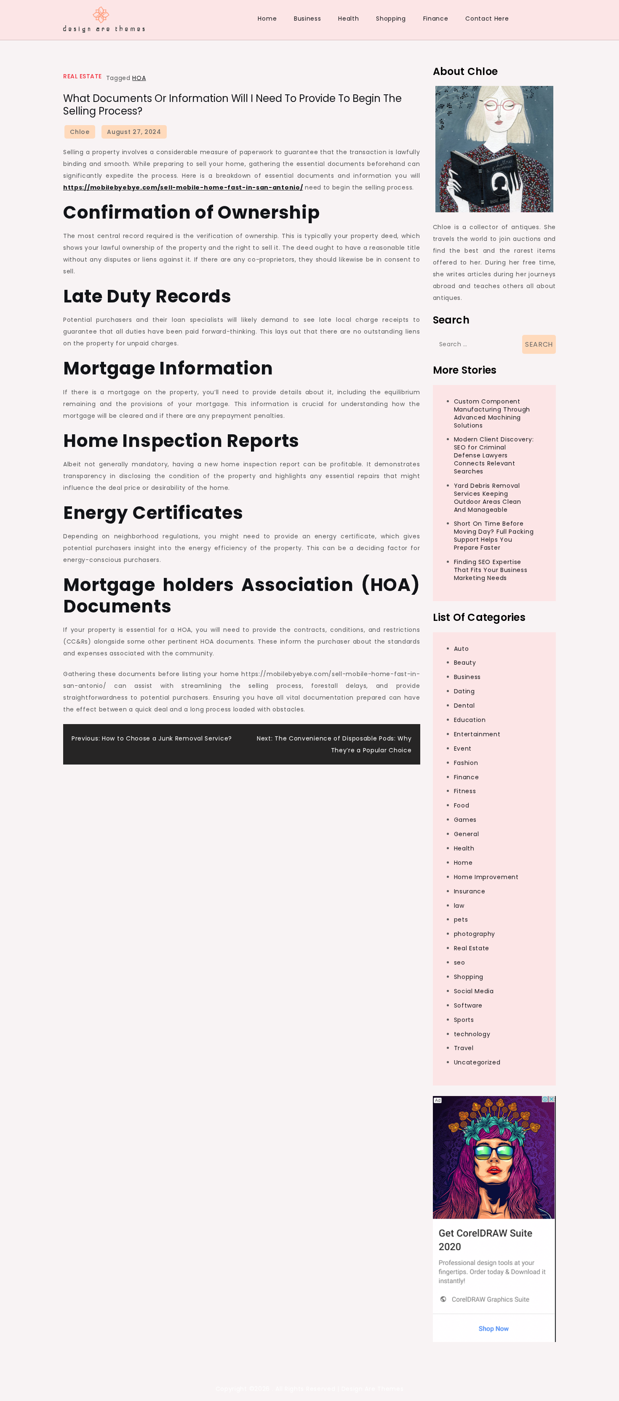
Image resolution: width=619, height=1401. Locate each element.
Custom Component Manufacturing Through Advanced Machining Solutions (492, 413)
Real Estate (82, 76)
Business (307, 18)
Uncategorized (477, 1062)
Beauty (465, 662)
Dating (464, 691)
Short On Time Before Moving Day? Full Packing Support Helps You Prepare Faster (494, 535)
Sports (464, 1020)
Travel (464, 1048)
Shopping (391, 18)
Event (463, 748)
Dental (464, 705)
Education (470, 720)
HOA (139, 78)
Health (348, 18)
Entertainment (477, 734)
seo (459, 962)
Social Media (474, 991)
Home (267, 18)
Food (462, 805)
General (466, 834)
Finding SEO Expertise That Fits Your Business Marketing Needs (491, 570)
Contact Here (487, 18)
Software (468, 1005)
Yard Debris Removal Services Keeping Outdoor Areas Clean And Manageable (487, 497)
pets (461, 919)
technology (472, 1034)
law (459, 905)
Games (465, 819)
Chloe (80, 132)
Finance (435, 18)
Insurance (470, 891)
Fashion (466, 763)
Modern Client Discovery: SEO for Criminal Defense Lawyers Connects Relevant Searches (494, 455)
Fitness (465, 791)
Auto (461, 648)
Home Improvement (486, 877)
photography (475, 934)
